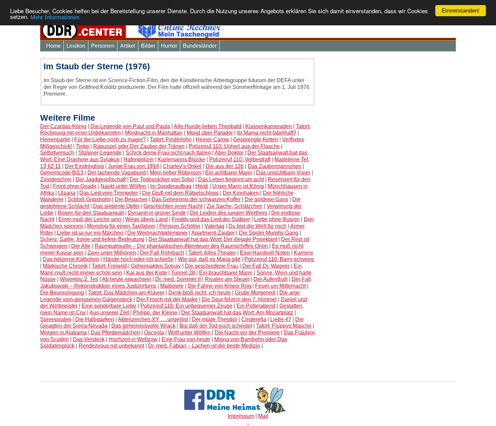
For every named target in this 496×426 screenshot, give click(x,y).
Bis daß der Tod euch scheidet (216, 326)
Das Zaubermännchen (274, 166)
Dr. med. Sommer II (178, 279)
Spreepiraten (55, 319)
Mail (263, 416)
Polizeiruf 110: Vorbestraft (239, 159)
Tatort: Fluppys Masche (283, 326)
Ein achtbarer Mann (228, 172)
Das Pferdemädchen (115, 332)
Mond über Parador (210, 133)
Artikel (127, 46)
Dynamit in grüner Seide (157, 213)
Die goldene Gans (266, 199)
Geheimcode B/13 (61, 172)
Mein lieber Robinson (175, 172)
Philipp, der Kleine (155, 312)
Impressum (241, 416)
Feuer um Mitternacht (280, 286)
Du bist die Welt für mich (257, 226)
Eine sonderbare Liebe (109, 306)
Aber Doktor (229, 153)
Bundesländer (200, 46)
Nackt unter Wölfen (123, 186)
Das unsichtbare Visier (283, 172)
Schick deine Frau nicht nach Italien (168, 153)
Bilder (148, 46)
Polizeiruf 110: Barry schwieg (279, 259)
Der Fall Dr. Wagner (266, 266)
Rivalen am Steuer (227, 279)
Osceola (154, 332)
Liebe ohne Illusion (277, 219)
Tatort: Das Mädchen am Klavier (126, 292)
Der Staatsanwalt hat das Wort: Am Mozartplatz (237, 312)
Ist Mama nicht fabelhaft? (266, 133)
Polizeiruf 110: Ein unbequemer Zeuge (186, 306)
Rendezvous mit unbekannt (111, 346)
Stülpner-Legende (99, 153)
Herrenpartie (55, 139)
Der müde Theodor (214, 319)
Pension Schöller (179, 226)
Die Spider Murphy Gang (268, 233)
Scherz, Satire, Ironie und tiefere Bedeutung (92, 239)
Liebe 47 (280, 319)
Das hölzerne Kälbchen (71, 259)
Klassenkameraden (268, 126)
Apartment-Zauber (213, 233)
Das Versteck (89, 339)
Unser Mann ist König (238, 186)
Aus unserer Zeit (109, 312)
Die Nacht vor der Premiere (247, 332)
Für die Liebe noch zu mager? (110, 139)
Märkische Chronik (65, 266)
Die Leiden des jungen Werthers (228, 213)
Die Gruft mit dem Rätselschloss (180, 193)
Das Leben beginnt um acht (231, 179)
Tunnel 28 (183, 273)
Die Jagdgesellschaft (101, 179)
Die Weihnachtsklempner (157, 233)
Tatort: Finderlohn (171, 139)
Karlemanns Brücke (181, 159)
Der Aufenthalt (270, 279)
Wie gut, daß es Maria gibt (209, 259)
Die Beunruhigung (62, 292)
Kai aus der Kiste (146, 273)
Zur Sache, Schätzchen (234, 206)
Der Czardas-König (63, 126)
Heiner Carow (212, 139)
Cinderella (253, 319)
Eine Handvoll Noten (265, 253)
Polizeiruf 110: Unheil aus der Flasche (234, 146)
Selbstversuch (57, 153)
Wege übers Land (146, 219)
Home (53, 46)
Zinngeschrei (56, 179)
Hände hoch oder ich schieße (138, 259)
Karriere (303, 253)
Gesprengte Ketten (255, 139)
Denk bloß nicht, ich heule (199, 292)
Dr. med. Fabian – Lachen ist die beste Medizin (204, 346)
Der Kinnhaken (241, 193)
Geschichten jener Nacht (172, 206)
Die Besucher (131, 199)
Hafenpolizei (138, 159)
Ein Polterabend (256, 306)
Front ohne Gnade (75, 186)
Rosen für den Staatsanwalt (91, 213)
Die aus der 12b (224, 166)
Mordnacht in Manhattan (154, 133)
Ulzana (66, 193)
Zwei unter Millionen (111, 253)
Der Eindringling (84, 166)
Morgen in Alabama (63, 332)
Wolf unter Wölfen (189, 332)
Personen (102, 46)
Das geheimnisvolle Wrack (143, 326)
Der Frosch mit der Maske (167, 299)
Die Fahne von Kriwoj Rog (219, 286)
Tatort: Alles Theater (212, 253)
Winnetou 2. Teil (79, 279)
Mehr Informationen (54, 17)
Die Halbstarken (94, 319)
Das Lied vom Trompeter (108, 193)
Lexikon (75, 46)
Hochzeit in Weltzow (133, 339)
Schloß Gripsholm (89, 199)
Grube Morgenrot (255, 292)
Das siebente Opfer (116, 206)
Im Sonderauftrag (170, 186)
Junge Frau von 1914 (133, 166)
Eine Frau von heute (186, 339)
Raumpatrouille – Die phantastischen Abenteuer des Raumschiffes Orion (181, 246)
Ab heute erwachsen (126, 279)
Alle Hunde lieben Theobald (207, 126)
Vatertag (214, 226)
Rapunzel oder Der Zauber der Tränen (139, 146)
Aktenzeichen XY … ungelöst (153, 319)
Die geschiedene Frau (211, 266)
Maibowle (172, 286)
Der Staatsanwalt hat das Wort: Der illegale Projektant (212, 239)
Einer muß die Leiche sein (89, 219)
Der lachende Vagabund (116, 172)
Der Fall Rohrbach (162, 253)
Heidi (201, 186)
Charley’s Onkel (182, 166)
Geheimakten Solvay (156, 266)
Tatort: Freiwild (109, 266)
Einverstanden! (460, 10)
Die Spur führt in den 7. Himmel (239, 299)
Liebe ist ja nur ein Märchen (90, 233)
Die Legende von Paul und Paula (130, 126)
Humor (169, 46)
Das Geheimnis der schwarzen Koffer (196, 199)
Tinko (82, 146)
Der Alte (80, 246)
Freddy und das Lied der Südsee (211, 219)
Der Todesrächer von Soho (162, 179)
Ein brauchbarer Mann (225, 273)
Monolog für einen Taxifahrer (121, 226)
